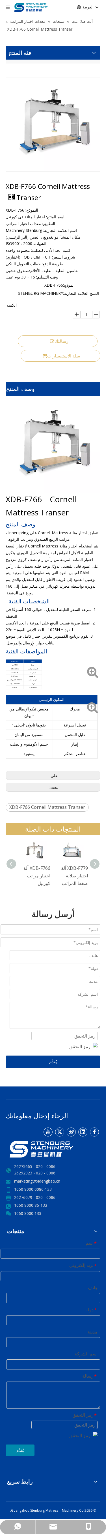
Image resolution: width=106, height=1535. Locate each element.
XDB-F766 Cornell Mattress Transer (47, 807)
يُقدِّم (53, 1061)
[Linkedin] (82, 1132)
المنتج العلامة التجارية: (81, 293)
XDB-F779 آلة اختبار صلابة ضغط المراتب (74, 875)
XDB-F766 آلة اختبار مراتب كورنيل (36, 875)
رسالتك (61, 341)
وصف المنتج (20, 389)
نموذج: (68, 285)
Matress (52, 1510)
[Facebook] (94, 1132)
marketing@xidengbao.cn (37, 1181)
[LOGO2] (53, 1149)
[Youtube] (48, 1132)
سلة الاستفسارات (63, 356)
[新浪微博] (71, 1132)
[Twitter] (59, 1132)
